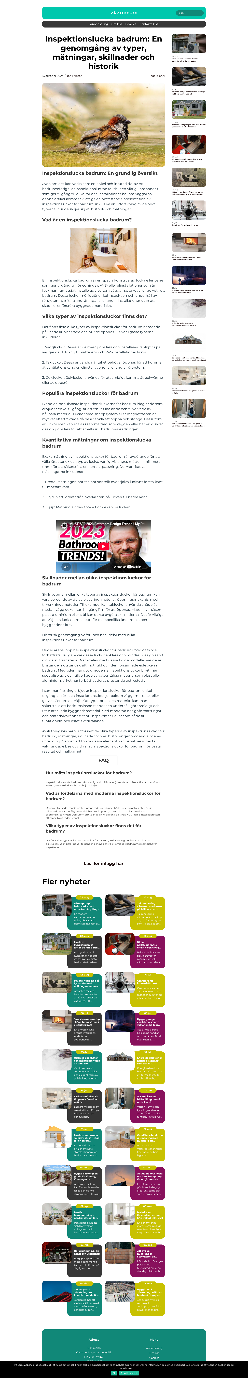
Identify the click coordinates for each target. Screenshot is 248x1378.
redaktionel (156, 75)
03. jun (148, 1090)
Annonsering (99, 24)
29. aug (84, 897)
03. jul (147, 1013)
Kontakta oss (149, 24)
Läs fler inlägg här (103, 863)
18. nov (148, 1283)
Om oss (116, 24)
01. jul (147, 1051)
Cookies (130, 24)
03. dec (147, 1244)
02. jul (84, 1051)
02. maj (147, 1167)
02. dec (84, 1283)
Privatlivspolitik (129, 1373)
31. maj (148, 1129)
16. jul (147, 974)
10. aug (148, 897)
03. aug (84, 936)
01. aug (148, 936)
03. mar (147, 1206)
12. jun (84, 1090)
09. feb (84, 1244)
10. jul (84, 1013)
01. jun (84, 1129)
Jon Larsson (74, 75)
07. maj (84, 1167)
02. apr (84, 1206)
